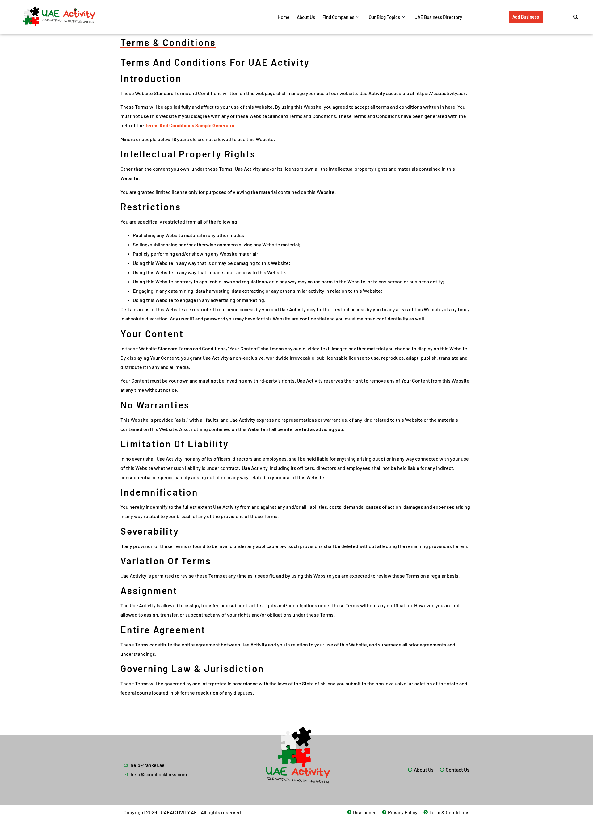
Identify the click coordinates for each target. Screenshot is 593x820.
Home (283, 17)
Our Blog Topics (384, 17)
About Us (306, 17)
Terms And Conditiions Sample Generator (190, 125)
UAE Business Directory (438, 17)
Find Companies (338, 17)
